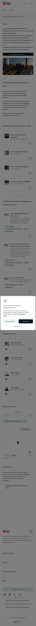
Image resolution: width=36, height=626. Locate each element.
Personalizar (18, 326)
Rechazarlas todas (10, 321)
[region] (18, 313)
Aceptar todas (25, 321)
